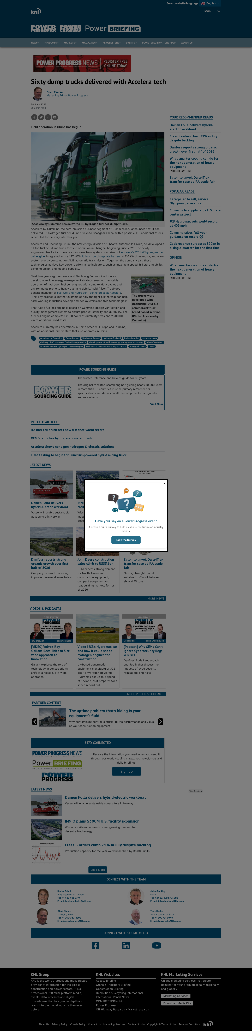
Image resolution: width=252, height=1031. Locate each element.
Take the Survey (126, 540)
